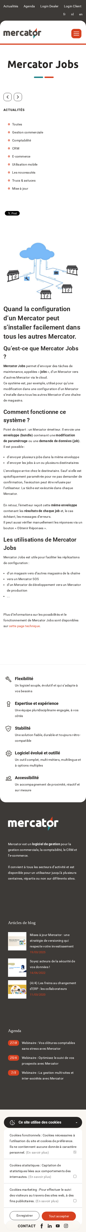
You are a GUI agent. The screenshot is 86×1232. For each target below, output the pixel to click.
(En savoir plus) (37, 1152)
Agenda (29, 6)
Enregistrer (25, 1215)
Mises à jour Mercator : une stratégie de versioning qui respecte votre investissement (52, 940)
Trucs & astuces (24, 180)
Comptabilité (21, 140)
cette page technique (24, 626)
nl (72, 14)
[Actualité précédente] (7, 97)
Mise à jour (20, 188)
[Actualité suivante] (18, 97)
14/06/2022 (38, 973)
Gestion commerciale (27, 132)
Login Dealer (49, 6)
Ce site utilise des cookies (40, 1122)
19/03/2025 (38, 952)
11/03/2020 (38, 994)
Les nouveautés (24, 172)
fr (64, 14)
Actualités (10, 6)
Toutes (17, 124)
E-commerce (21, 156)
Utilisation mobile (25, 164)
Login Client (72, 6)
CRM (15, 148)
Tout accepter (59, 1216)
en (81, 14)
